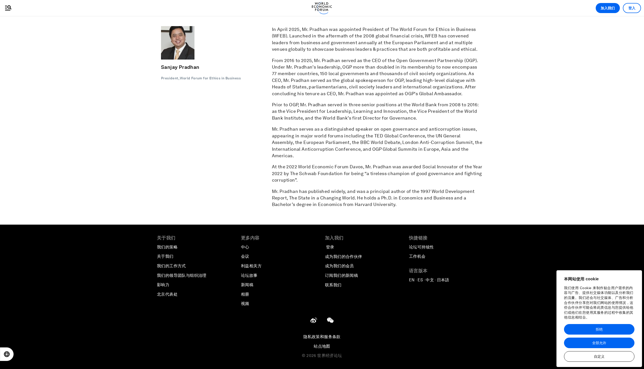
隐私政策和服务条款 (322, 336)
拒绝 (599, 329)
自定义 (599, 356)
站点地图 (322, 346)
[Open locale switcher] (6, 354)
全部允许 (599, 343)
